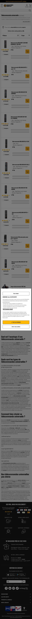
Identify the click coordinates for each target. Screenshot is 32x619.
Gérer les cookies (16, 326)
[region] (16, 310)
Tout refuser (16, 293)
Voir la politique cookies (8, 309)
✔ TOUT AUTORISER (16, 322)
